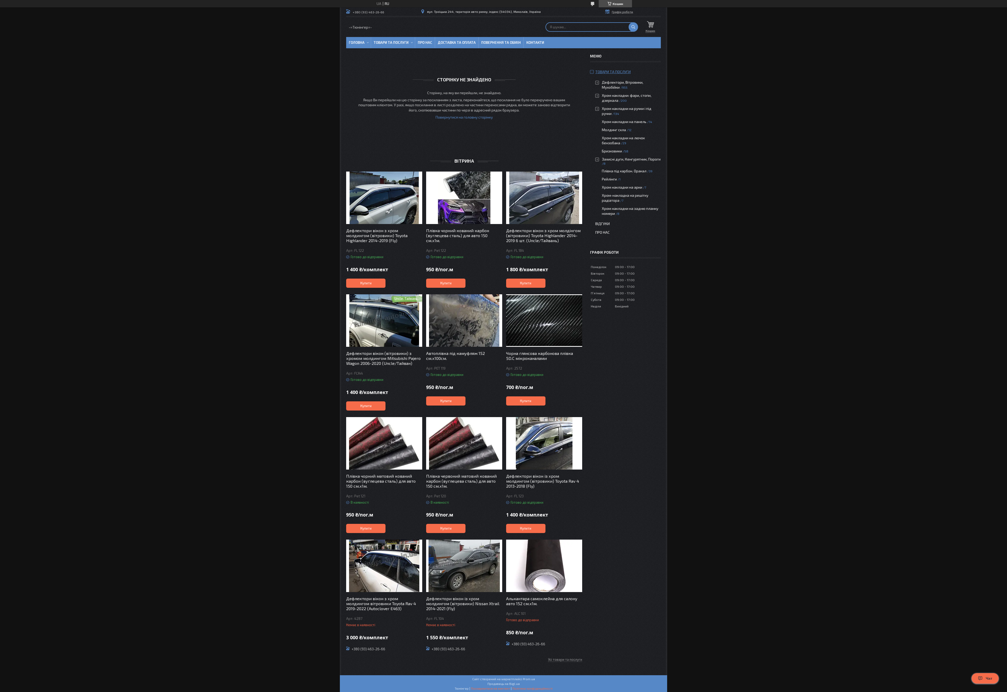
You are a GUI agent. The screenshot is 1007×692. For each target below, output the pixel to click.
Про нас (425, 42)
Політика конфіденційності (532, 688)
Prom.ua (529, 679)
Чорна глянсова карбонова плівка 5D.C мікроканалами (539, 356)
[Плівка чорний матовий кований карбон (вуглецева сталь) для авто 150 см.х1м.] (384, 443)
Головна (357, 42)
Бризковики (612, 151)
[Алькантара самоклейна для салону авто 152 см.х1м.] (544, 566)
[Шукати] (633, 27)
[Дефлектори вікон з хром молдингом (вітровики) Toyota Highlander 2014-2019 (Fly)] (384, 198)
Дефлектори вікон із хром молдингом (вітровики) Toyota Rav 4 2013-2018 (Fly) (542, 480)
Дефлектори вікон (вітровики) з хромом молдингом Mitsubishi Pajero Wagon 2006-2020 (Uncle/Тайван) (383, 358)
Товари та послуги (391, 42)
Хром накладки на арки (622, 187)
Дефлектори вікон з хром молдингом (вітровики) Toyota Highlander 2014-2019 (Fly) (377, 235)
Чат (989, 678)
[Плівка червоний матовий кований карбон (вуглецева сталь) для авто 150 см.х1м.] (464, 443)
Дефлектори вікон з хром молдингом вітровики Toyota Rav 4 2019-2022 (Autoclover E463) (381, 603)
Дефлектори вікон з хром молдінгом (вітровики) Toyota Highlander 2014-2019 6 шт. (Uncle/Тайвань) (543, 235)
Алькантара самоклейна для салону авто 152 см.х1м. (541, 601)
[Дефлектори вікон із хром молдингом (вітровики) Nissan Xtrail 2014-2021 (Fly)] (464, 566)
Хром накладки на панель (624, 121)
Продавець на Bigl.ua (504, 683)
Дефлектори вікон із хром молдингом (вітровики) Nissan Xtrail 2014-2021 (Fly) (462, 603)
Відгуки (602, 223)
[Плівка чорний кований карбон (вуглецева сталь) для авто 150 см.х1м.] (464, 198)
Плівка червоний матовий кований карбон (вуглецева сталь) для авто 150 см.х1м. (461, 480)
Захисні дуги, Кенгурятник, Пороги (631, 159)
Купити (366, 283)
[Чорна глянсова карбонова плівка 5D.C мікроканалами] (544, 320)
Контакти (535, 42)
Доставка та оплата (457, 42)
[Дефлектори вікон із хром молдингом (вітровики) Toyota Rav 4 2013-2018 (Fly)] (544, 443)
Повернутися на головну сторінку (464, 117)
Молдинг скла (614, 129)
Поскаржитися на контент (490, 688)
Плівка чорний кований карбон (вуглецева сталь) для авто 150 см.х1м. (457, 235)
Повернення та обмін (501, 42)
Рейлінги (609, 179)
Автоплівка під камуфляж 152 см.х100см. (455, 356)
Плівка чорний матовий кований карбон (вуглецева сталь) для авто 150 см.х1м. (381, 480)
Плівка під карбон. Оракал (624, 171)
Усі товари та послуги (565, 659)
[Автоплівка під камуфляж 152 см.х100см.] (464, 320)
